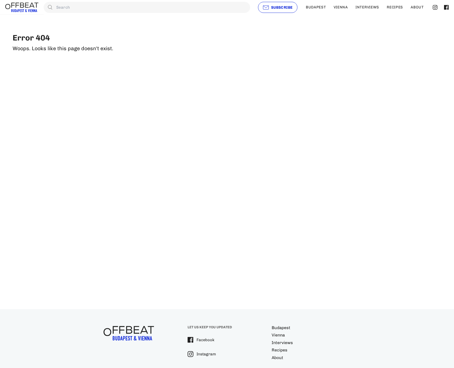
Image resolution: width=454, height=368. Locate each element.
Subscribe (282, 7)
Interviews (282, 342)
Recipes (279, 349)
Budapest (281, 327)
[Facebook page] (446, 7)
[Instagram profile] (434, 7)
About (277, 357)
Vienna (278, 335)
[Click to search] (50, 7)
